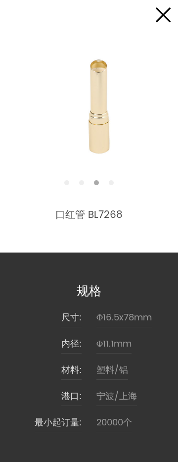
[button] (66, 182)
